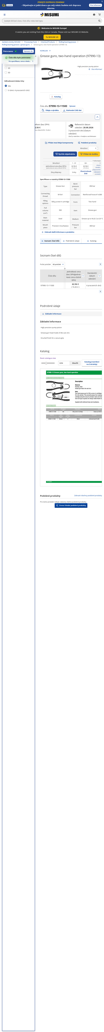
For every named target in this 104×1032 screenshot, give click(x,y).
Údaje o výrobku (52, 110)
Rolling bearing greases (67, 42)
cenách (98, 174)
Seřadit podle (83, 275)
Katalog (57, 97)
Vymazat (72, 106)
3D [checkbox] (9, 72)
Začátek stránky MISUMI (11, 42)
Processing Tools (30, 42)
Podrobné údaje (72, 241)
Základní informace (53, 314)
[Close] (100, 28)
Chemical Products (48, 42)
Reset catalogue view (48, 358)
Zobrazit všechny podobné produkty (88, 495)
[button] (95, 5)
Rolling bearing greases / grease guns (16, 44)
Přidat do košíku (90, 154)
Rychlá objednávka (66, 154)
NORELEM (44, 51)
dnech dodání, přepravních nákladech (96, 168)
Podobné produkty (88, 143)
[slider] (46, 363)
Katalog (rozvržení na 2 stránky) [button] (91, 363)
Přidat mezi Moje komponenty (60, 143)
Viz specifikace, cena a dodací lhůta (20, 61)
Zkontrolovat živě (85, 172)
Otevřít (75, 363)
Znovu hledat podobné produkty (72, 505)
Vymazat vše (28, 51)
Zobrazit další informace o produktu (59, 232)
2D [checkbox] (9, 68)
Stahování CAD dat (74, 110)
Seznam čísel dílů (51, 241)
